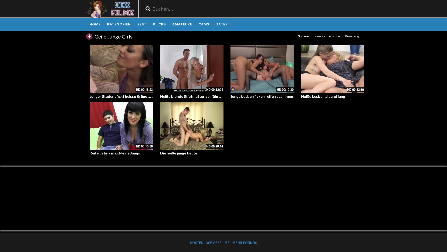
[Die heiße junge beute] (192, 126)
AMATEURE (182, 24)
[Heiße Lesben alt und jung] (333, 69)
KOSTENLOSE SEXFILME (210, 242)
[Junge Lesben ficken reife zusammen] (262, 69)
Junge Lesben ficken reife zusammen (261, 96)
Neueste (320, 36)
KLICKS (159, 24)
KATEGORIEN (119, 24)
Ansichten (335, 36)
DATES (221, 24)
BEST (141, 24)
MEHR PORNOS (245, 242)
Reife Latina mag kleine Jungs (115, 153)
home (95, 24)
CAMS (204, 24)
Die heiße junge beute (178, 153)
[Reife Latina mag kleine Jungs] (121, 126)
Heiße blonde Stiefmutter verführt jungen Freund (202, 96)
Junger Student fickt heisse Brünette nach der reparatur (138, 96)
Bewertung (352, 36)
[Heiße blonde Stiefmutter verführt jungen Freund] (192, 69)
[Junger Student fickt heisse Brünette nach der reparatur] (121, 69)
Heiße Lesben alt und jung (323, 96)
